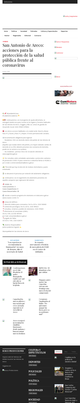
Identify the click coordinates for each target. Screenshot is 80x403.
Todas (74, 352)
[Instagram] (62, 2)
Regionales (36, 390)
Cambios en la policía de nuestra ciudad (70, 359)
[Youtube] (70, 2)
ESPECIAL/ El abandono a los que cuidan (44, 270)
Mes (66, 352)
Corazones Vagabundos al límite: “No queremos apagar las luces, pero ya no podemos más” (44, 306)
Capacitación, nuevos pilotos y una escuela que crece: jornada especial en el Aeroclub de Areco (19, 305)
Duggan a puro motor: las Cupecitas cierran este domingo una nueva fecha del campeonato (45, 286)
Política (34, 380)
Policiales (35, 371)
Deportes (34, 362)
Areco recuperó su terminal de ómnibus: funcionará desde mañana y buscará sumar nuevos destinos (19, 327)
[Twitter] (66, 2)
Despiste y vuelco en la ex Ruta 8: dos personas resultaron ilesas (70, 373)
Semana (58, 352)
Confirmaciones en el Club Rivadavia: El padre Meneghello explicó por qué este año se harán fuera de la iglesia (19, 276)
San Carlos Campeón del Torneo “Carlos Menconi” (71, 388)
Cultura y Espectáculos (37, 351)
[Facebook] (59, 2)
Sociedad (5, 41)
